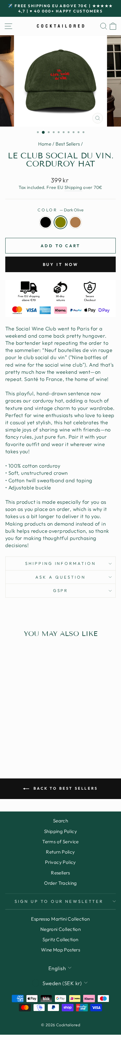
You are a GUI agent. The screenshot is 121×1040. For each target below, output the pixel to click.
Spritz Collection (60, 939)
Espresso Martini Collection (60, 919)
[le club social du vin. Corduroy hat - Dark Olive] (26, 734)
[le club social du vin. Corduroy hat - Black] (19, 734)
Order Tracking (60, 883)
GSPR (60, 590)
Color (61, 209)
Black (45, 222)
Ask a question (60, 577)
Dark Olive (60, 222)
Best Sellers (68, 144)
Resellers (60, 873)
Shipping (73, 187)
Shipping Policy (60, 831)
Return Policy (60, 852)
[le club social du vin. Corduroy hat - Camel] (33, 734)
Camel (75, 222)
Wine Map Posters (60, 950)
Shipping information (60, 563)
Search (60, 821)
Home (45, 144)
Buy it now (60, 264)
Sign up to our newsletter (59, 901)
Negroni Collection (60, 929)
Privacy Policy (60, 862)
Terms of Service (60, 842)
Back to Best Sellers (65, 788)
